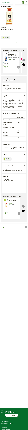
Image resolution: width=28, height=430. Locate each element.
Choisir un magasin (6, 2)
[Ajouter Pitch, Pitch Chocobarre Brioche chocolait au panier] (18, 67)
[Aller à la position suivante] (23, 64)
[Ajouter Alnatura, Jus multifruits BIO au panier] (26, 227)
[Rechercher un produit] (23, 2)
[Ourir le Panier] (26, 2)
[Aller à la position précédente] (23, 60)
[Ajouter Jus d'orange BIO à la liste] (7, 199)
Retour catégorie (7, 6)
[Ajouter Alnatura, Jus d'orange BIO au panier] (19, 213)
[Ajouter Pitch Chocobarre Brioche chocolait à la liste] (6, 53)
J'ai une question (11, 415)
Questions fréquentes (6, 429)
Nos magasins (5, 427)
